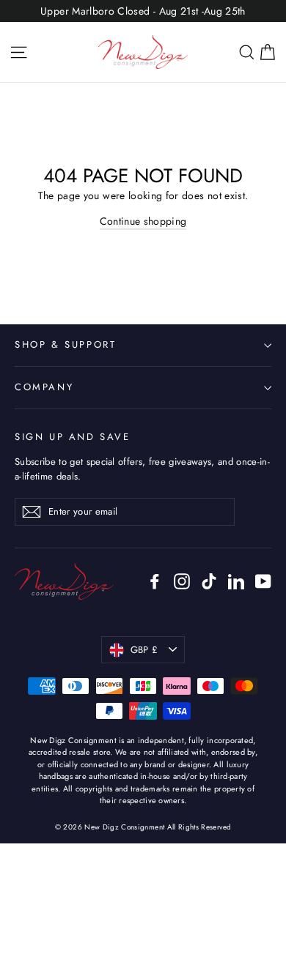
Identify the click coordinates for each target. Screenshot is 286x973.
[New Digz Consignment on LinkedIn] (236, 581)
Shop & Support (65, 344)
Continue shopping (143, 221)
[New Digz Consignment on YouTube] (263, 581)
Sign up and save (73, 437)
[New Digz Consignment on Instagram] (182, 581)
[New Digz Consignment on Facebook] (155, 581)
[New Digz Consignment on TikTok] (209, 581)
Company (44, 387)
